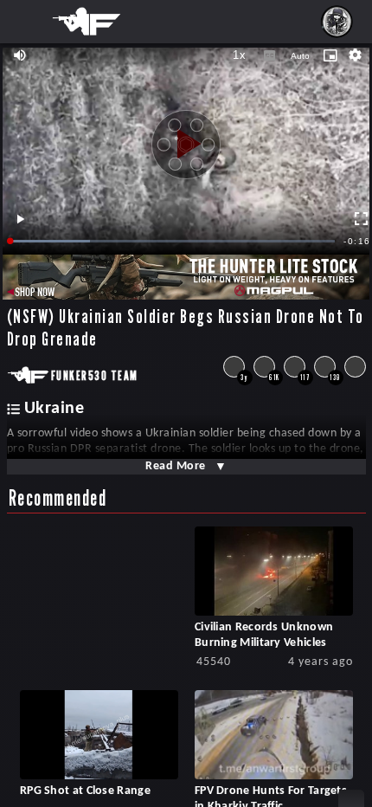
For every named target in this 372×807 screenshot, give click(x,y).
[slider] (173, 241)
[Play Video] (186, 138)
